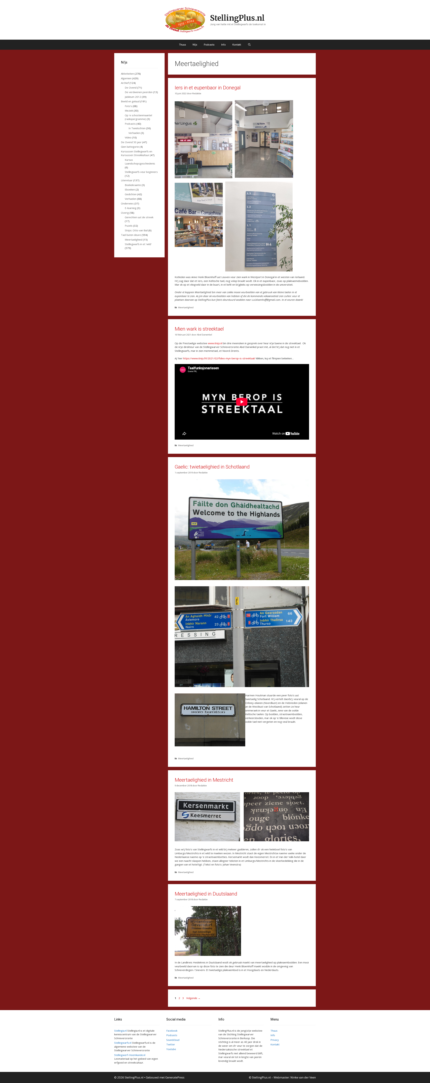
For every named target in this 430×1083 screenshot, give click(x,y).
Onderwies (127, 203)
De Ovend (131, 87)
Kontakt (236, 44)
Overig (125, 212)
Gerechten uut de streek (139, 217)
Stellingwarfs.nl (122, 1042)
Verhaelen (134, 133)
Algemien (126, 78)
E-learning (130, 208)
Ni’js (195, 44)
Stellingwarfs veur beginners (141, 172)
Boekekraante (133, 185)
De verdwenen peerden (139, 92)
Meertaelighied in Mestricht (204, 780)
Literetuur (127, 180)
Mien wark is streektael (199, 329)
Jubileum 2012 (133, 96)
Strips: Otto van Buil (136, 230)
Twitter (170, 1044)
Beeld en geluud (130, 101)
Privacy (274, 1040)
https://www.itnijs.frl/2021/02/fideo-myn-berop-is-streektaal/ (219, 358)
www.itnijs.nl (215, 343)
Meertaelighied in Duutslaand (206, 894)
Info (223, 44)
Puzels (129, 225)
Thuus (182, 44)
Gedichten (131, 194)
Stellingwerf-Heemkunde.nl (129, 1055)
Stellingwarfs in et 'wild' (138, 244)
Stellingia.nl (120, 1030)
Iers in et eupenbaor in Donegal (208, 88)
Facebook (171, 1030)
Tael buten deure (131, 235)
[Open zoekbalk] (249, 45)
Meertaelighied (186, 307)
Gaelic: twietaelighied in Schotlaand (212, 467)
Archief (125, 82)
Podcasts (209, 44)
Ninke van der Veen (303, 1077)
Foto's (128, 106)
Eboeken (130, 189)
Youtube (171, 1049)
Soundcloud (172, 1040)
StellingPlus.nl (237, 18)
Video (128, 137)
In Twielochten (136, 128)
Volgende (193, 998)
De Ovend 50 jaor (131, 142)
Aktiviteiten (127, 73)
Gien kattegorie (130, 146)
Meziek (129, 110)
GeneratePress (174, 1077)
